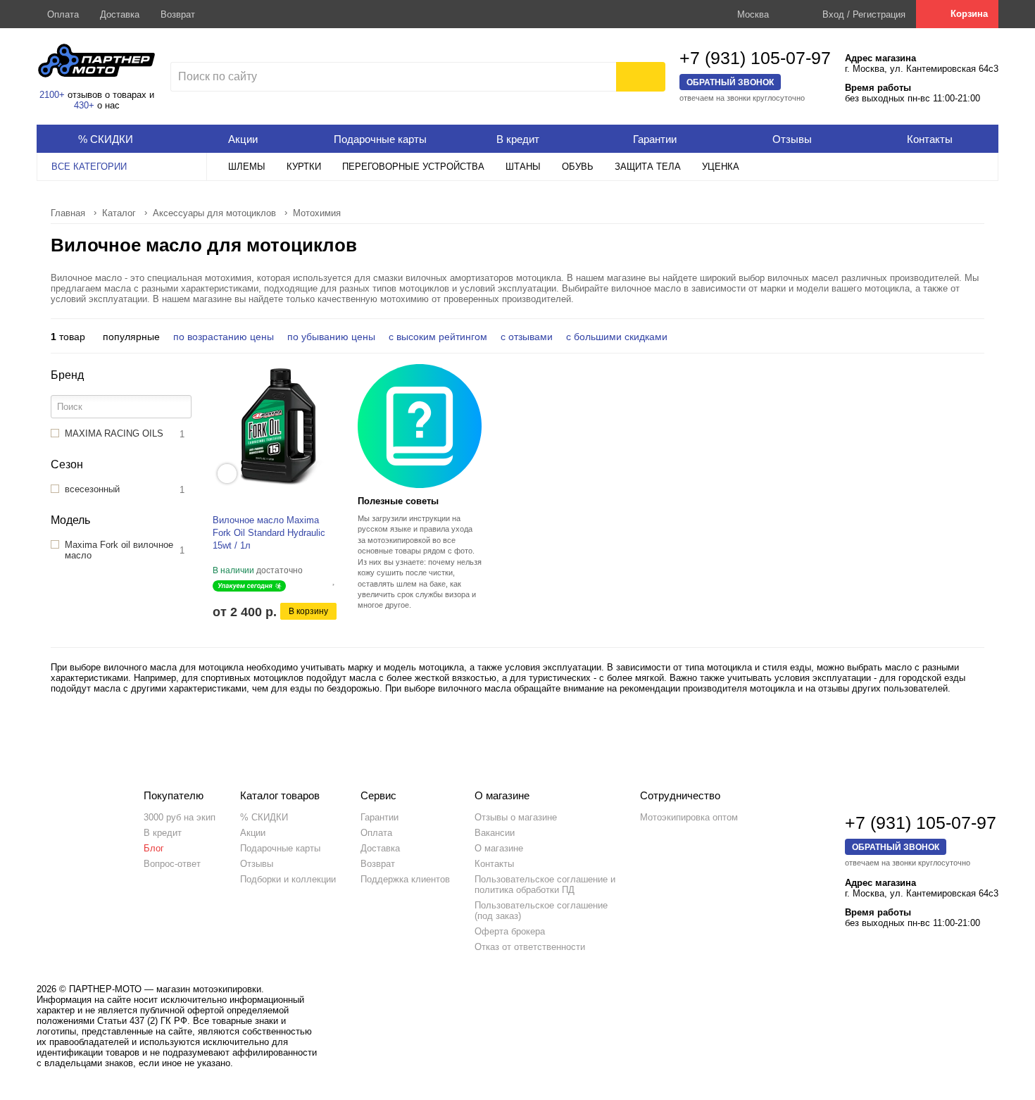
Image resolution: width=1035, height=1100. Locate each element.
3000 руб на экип (179, 817)
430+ (84, 105)
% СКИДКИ (264, 817)
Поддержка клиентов (405, 879)
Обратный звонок (730, 82)
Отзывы (256, 863)
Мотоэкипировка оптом (689, 817)
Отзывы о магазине (516, 817)
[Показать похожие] (227, 473)
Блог (154, 848)
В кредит (163, 832)
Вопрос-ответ (172, 863)
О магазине (499, 848)
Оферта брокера (510, 931)
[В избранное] (334, 579)
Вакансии (495, 832)
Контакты (494, 863)
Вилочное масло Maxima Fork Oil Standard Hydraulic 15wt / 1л (269, 533)
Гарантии (379, 817)
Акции (252, 832)
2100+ (52, 94)
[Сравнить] (323, 579)
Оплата (63, 14)
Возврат (178, 14)
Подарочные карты (280, 848)
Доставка (119, 14)
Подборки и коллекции (288, 879)
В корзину (308, 611)
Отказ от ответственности (530, 947)
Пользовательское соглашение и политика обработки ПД (545, 884)
